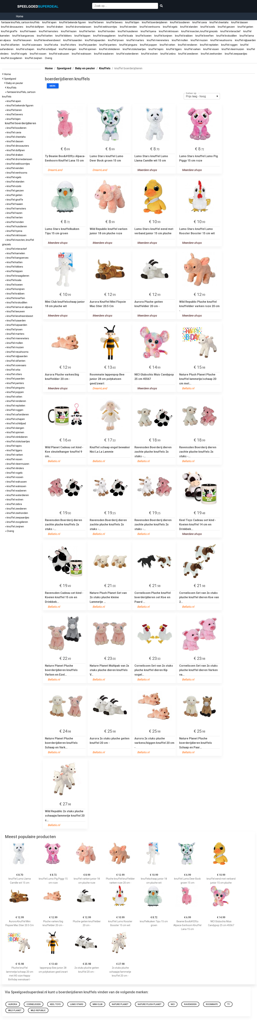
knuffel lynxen (116, 40)
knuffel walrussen (59, 53)
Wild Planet (14, 1010)
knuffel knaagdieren (104, 35)
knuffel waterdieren (127, 53)
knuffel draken (55, 26)
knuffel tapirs (156, 49)
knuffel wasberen (104, 53)
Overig (48, 58)
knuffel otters (68, 44)
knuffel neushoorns (221, 40)
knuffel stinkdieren (109, 49)
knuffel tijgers (174, 49)
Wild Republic (38, 1010)
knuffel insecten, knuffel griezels (199, 31)
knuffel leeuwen (22, 40)
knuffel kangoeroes (23, 35)
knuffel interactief (230, 31)
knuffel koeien (144, 35)
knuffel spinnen (87, 49)
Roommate (212, 1004)
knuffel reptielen (209, 44)
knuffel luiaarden (72, 40)
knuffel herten (87, 31)
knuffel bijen (132, 22)
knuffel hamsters (48, 31)
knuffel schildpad (46, 49)
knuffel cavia (199, 22)
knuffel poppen (148, 44)
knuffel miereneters (158, 40)
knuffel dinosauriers (12, 26)
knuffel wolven (149, 53)
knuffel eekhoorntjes (105, 26)
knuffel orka (51, 44)
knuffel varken (192, 49)
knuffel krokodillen (226, 35)
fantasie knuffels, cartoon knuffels (20, 22)
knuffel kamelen (15, 253)
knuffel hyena (148, 31)
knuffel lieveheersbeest (47, 40)
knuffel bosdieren (180, 22)
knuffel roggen (229, 44)
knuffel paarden (88, 44)
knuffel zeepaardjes (236, 53)
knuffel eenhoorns (150, 26)
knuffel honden (106, 31)
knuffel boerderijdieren (154, 22)
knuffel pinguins (128, 44)
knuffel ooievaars (32, 44)
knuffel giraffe (9, 31)
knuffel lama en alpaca (19, 307)
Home (19, 16)
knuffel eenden (128, 26)
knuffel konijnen (163, 35)
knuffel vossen (38, 53)
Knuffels (12, 87)
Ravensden (190, 1004)
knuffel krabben (184, 35)
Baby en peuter (15, 83)
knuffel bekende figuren (72, 22)
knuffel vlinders (15, 468)
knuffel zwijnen (33, 58)
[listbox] (202, 96)
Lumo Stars (76, 1004)
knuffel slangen (67, 49)
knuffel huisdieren (128, 31)
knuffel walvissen (81, 53)
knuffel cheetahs (219, 22)
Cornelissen (34, 1004)
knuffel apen (49, 22)
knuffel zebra (168, 53)
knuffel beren (96, 22)
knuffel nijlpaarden (245, 40)
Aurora (12, 1004)
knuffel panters (108, 44)
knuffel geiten (245, 26)
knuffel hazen (69, 31)
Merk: (53, 86)
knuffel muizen (199, 40)
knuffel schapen (25, 49)
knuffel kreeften (204, 35)
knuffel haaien (28, 31)
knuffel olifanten (10, 44)
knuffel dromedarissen (78, 26)
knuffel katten (45, 35)
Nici (173, 1004)
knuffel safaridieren (17, 414)
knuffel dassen (239, 22)
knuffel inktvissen (169, 31)
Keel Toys (55, 1004)
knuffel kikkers (63, 35)
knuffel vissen (211, 49)
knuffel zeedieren (188, 53)
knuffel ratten (167, 44)
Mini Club (97, 1004)
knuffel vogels (19, 53)
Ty (228, 1004)
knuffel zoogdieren (11, 58)
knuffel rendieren (187, 44)
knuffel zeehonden (211, 53)
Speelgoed (10, 78)
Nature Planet (120, 1004)
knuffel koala (125, 35)
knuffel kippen (82, 35)
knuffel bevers (114, 22)
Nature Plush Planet (149, 1004)
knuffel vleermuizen (233, 49)
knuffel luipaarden (95, 40)
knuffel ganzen (226, 26)
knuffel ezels (207, 26)
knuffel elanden (189, 26)
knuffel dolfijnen (35, 26)
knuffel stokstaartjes (134, 49)
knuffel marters (135, 40)
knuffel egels (170, 26)
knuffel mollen (180, 40)
